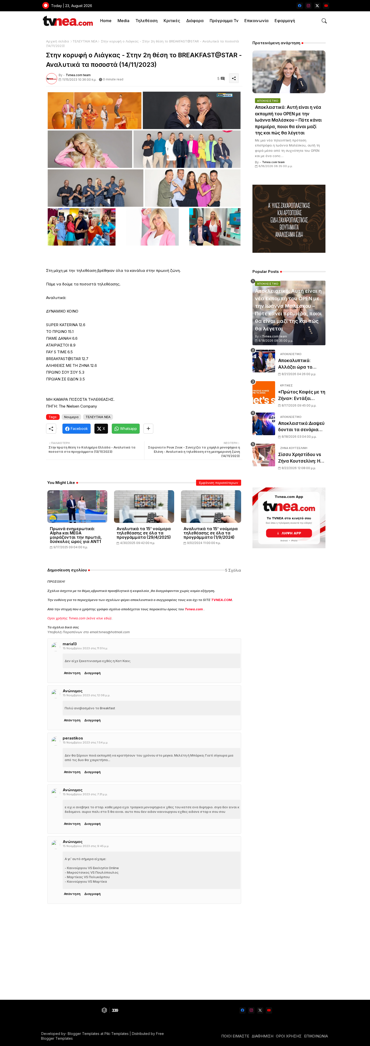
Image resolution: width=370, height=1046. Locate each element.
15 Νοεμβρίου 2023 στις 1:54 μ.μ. (85, 742)
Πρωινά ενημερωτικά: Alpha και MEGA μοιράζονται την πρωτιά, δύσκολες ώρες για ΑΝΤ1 (76, 535)
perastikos (73, 738)
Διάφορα (195, 20)
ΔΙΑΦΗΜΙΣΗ (262, 1036)
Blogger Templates (83, 1033)
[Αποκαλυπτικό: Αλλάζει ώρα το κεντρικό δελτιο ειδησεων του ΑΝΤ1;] (263, 361)
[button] (324, 21)
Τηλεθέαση (146, 20)
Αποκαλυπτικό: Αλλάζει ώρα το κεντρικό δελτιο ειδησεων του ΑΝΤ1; (299, 364)
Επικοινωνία (256, 20)
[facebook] (300, 6)
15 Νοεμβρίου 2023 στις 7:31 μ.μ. (85, 794)
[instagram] (308, 6)
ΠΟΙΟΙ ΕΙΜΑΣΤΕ (235, 1036)
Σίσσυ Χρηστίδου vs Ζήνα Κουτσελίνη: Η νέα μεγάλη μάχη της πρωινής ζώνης (300, 458)
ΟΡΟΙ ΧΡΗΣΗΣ (289, 1036)
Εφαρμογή (285, 20)
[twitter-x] (317, 6)
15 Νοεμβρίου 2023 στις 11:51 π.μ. (85, 648)
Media (123, 20)
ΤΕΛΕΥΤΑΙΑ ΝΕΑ (84, 41)
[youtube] (326, 6)
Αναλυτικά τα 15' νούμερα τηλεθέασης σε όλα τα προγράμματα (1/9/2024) (210, 533)
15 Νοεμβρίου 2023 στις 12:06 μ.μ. (86, 695)
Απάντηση (72, 673)
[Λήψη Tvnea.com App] (288, 517)
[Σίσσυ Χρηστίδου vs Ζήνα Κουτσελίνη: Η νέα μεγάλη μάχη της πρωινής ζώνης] (263, 455)
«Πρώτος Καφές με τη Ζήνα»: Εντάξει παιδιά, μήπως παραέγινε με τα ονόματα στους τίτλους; (301, 395)
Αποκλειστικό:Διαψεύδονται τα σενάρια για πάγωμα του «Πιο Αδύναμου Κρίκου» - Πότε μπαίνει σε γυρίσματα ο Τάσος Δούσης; (301, 427)
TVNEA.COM (221, 600)
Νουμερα (71, 417)
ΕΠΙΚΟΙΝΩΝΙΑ (316, 1036)
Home (106, 20)
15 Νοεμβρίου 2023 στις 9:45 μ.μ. (86, 846)
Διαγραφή (92, 673)
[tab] (106, 20)
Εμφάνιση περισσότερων (218, 483)
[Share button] (148, 429)
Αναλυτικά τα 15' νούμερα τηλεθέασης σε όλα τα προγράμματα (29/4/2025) (144, 533)
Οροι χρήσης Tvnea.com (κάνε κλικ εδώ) (79, 618)
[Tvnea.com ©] (67, 20)
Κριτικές (172, 20)
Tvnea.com (194, 609)
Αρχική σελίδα (57, 41)
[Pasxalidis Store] (288, 251)
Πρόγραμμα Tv (224, 20)
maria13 (70, 643)
